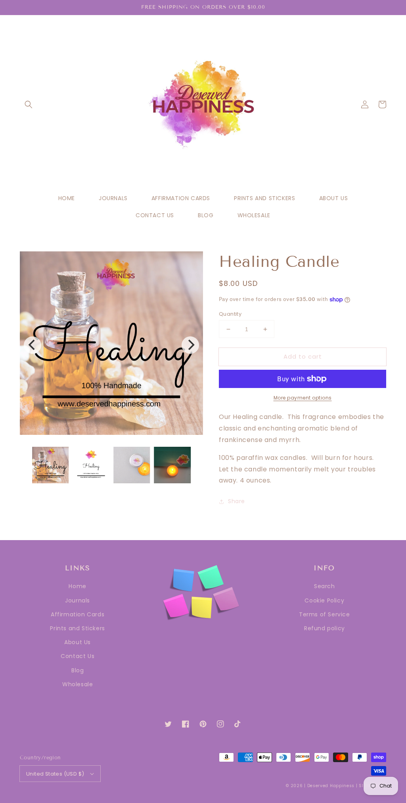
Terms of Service (324, 614)
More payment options (303, 397)
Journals (77, 600)
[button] (28, 104)
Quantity (230, 314)
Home (77, 586)
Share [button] (236, 501)
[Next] (190, 345)
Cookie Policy (324, 600)
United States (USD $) (55, 774)
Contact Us (77, 656)
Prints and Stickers (77, 628)
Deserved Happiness (331, 786)
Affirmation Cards (77, 614)
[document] (111, 345)
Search (324, 586)
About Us (77, 642)
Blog (77, 670)
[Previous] (32, 345)
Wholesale (77, 684)
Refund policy (324, 628)
